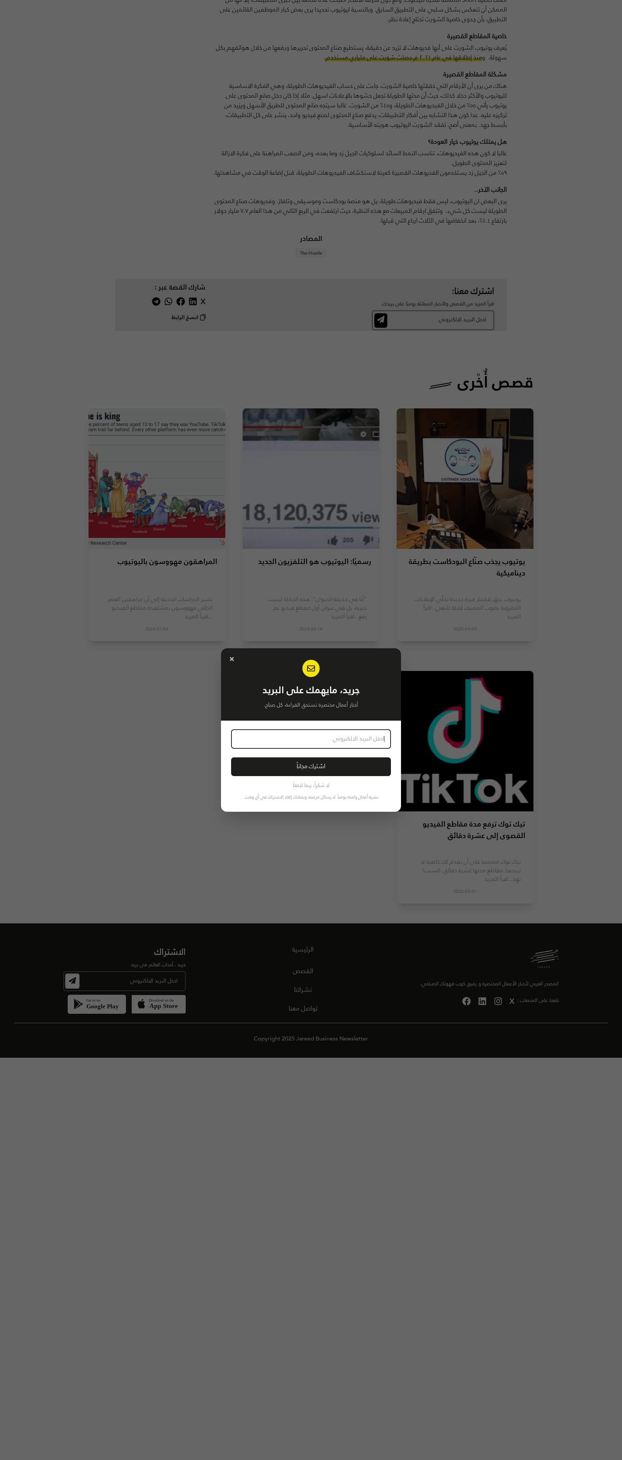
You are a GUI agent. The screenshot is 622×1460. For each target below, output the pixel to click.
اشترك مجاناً (311, 766)
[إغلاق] (231, 659)
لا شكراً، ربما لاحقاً (311, 785)
